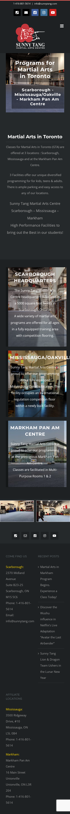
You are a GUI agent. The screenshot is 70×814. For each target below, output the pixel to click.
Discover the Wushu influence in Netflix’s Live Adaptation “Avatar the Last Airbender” (50, 625)
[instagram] (45, 536)
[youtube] (54, 536)
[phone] (15, 536)
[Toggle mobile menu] (62, 26)
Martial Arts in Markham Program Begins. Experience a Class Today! (49, 582)
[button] (3, 511)
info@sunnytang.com (45, 3)
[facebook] (35, 536)
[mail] (25, 536)
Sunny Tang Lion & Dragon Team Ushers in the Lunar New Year (50, 665)
